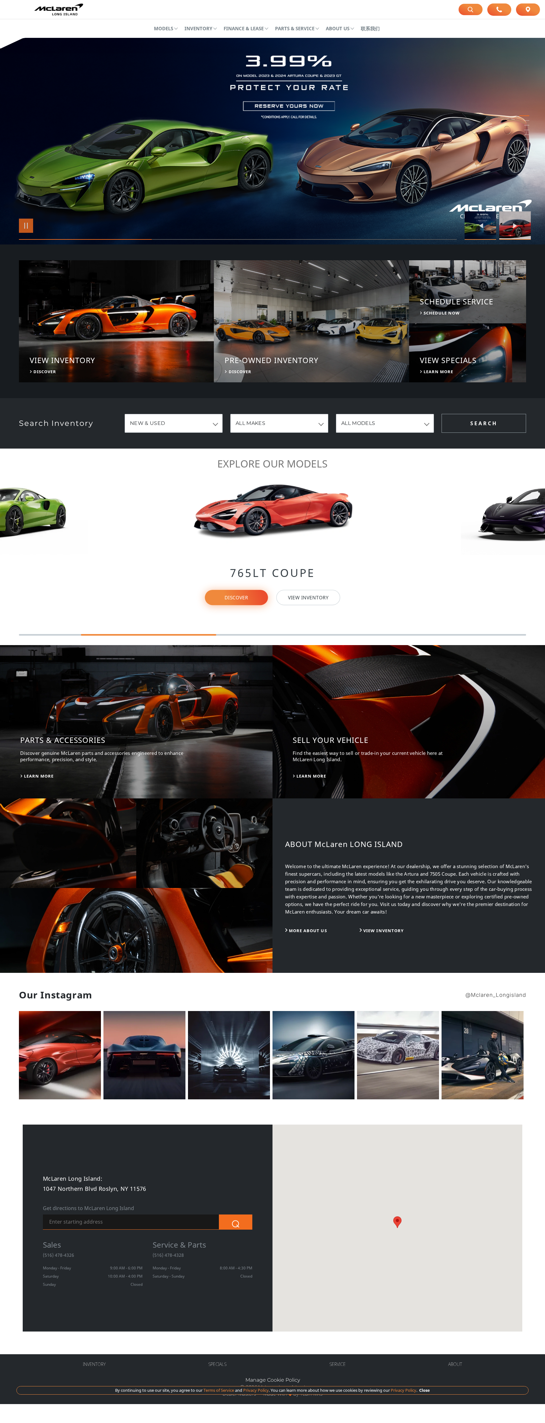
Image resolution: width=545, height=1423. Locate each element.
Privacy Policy (255, 1390)
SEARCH (483, 423)
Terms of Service (218, 1390)
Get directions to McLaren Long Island (88, 1208)
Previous (482, 225)
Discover (236, 597)
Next (515, 225)
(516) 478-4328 (168, 1255)
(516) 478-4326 (58, 1255)
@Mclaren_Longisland (496, 995)
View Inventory (32, 594)
